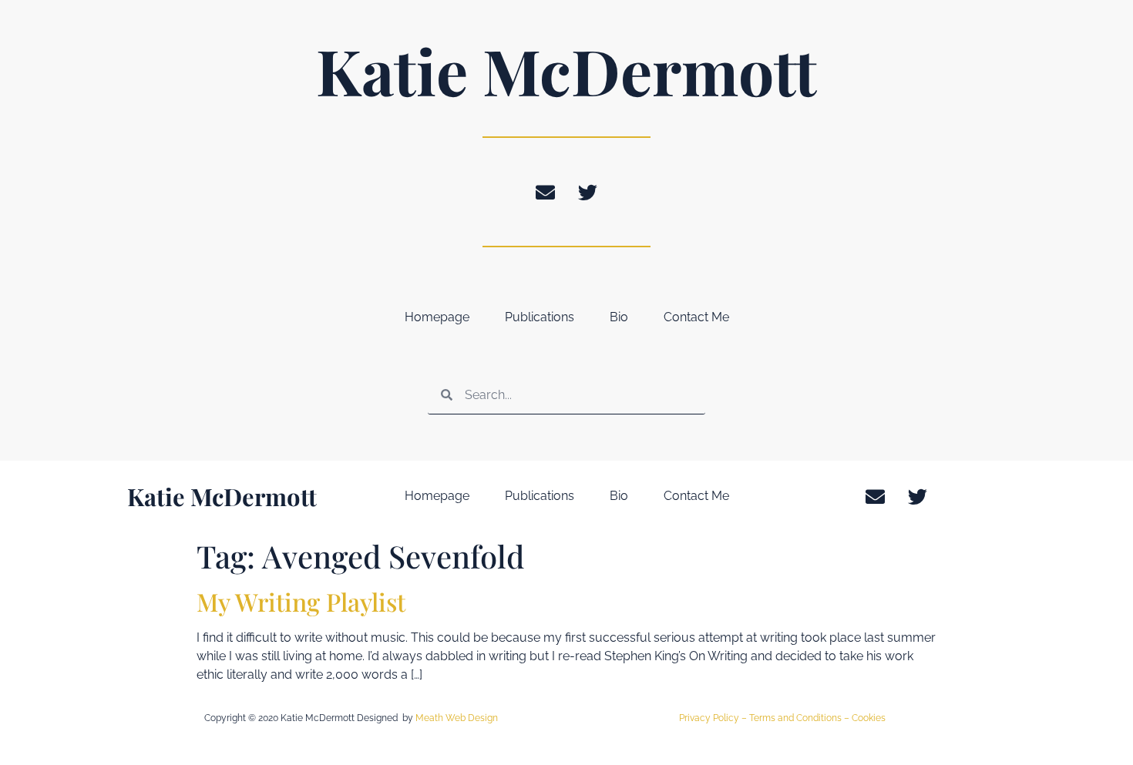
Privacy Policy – (714, 718)
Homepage (437, 317)
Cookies (869, 718)
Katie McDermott (566, 70)
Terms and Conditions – (800, 718)
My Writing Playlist (301, 601)
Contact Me (696, 317)
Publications (539, 317)
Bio (619, 317)
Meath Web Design (456, 718)
